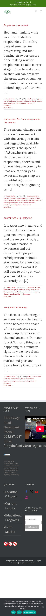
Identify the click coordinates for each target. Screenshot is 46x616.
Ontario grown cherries (12, 200)
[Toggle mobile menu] (41, 11)
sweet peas (11, 103)
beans (30, 287)
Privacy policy (29, 612)
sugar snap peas (12, 202)
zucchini (29, 103)
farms (6, 290)
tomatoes (7, 205)
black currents (32, 99)
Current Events (11, 506)
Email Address (30, 520)
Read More (7, 108)
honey (28, 290)
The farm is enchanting (15, 307)
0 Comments (27, 205)
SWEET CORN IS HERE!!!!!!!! (18, 218)
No (19, 612)
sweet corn (23, 202)
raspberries (33, 101)
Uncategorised (21, 103)
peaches (11, 292)
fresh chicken (36, 376)
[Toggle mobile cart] (36, 11)
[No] (43, 607)
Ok (13, 612)
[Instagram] (26, 497)
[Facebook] (26, 491)
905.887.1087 (13, 436)
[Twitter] (31, 491)
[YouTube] (36, 491)
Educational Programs (12, 517)
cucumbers (36, 287)
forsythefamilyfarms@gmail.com (23, 5)
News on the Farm (22, 101)
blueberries (31, 196)
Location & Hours (11, 494)
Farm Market (10, 529)
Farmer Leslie (10, 99)
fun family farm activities (18, 198)
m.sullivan (31, 563)
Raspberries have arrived (16, 25)
